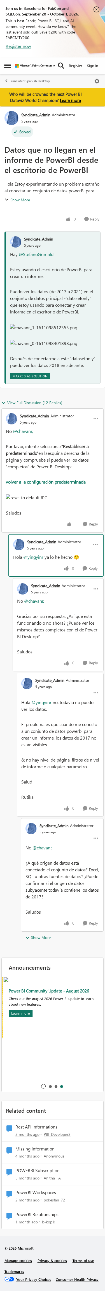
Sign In (92, 65)
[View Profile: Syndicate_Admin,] (15, 242)
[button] (43, 327)
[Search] (61, 65)
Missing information (35, 1149)
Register (75, 65)
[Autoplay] (43, 1086)
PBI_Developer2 (57, 1134)
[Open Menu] (97, 81)
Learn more (70, 100)
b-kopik (48, 1222)
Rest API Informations (36, 1127)
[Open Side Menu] (7, 65)
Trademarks (14, 1271)
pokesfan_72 (54, 1200)
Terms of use (83, 1260)
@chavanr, (23, 431)
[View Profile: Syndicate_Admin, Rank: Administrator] (11, 118)
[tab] (50, 1086)
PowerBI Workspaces (35, 1192)
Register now (18, 46)
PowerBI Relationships (37, 1214)
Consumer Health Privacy (77, 1279)
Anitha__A (52, 1178)
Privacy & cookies (52, 1260)
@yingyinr (33, 557)
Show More (20, 199)
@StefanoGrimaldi (37, 254)
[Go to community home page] (35, 66)
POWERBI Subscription (37, 1170)
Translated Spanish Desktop (30, 81)
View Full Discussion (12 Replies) (34, 402)
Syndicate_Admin (35, 114)
